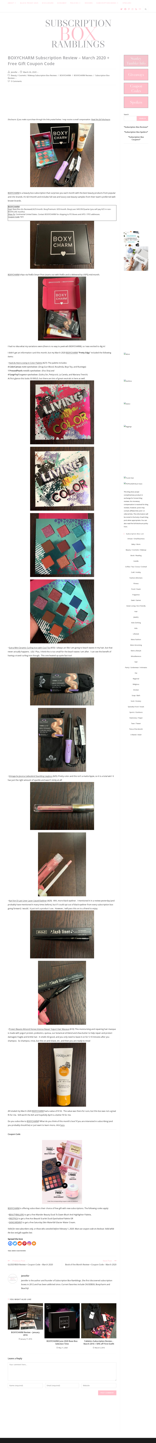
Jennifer (14, 72)
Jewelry (136, 617)
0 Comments (16, 81)
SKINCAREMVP (15, 1222)
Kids (135, 628)
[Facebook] (10, 1243)
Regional (136, 679)
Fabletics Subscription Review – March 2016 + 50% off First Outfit (98, 1342)
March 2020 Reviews (19, 1251)
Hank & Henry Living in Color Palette (25, 363)
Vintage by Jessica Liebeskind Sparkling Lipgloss (30, 776)
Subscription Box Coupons (136, 138)
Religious (136, 684)
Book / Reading (136, 555)
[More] (34, 1243)
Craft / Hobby (136, 572)
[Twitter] (15, 1243)
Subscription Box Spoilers (136, 132)
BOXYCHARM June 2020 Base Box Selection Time (62, 1342)
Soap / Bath (136, 695)
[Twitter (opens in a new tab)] (121, 9)
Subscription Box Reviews (136, 127)
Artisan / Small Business (136, 539)
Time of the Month (136, 729)
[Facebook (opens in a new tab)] (125, 9)
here (62, 1125)
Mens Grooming (136, 645)
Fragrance (136, 595)
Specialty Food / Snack (136, 707)
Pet (136, 673)
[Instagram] (29, 1243)
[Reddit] (20, 1243)
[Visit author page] (13, 1278)
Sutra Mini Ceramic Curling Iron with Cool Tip (29, 647)
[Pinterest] (24, 1243)
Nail (136, 662)
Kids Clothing (136, 623)
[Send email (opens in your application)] (140, 9)
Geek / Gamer (136, 600)
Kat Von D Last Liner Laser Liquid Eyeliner (28, 900)
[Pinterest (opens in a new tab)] (129, 9)
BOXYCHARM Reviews (83, 75)
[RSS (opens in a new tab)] (136, 9)
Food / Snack (136, 589)
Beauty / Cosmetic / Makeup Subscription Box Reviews (34, 75)
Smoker (136, 690)
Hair (135, 611)
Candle (135, 561)
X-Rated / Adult (136, 735)
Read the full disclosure (100, 119)
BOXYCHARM (65, 75)
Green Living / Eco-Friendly (136, 606)
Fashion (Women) (136, 578)
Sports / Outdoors (136, 712)
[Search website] (145, 9)
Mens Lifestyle (136, 651)
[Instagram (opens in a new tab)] (132, 9)
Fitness (136, 583)
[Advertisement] (62, 103)
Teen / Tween (136, 723)
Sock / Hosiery (136, 701)
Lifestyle (136, 634)
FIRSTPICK (13, 1218)
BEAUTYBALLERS (16, 1214)
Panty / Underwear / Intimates (136, 667)
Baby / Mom (136, 544)
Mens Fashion (136, 639)
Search (126, 114)
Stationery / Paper (136, 718)
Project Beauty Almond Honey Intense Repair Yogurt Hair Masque (39, 1029)
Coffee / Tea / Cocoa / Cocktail (136, 567)
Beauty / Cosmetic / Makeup (136, 550)
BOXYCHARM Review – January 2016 (25, 1333)
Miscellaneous (136, 656)
